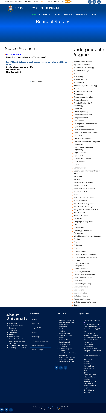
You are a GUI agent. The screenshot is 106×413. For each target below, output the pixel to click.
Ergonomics (78, 156)
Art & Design (79, 82)
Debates (86, 370)
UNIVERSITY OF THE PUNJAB (38, 8)
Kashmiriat (78, 218)
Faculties (34, 319)
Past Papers (63, 346)
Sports (86, 373)
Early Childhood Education (84, 130)
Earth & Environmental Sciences (86, 133)
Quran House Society (91, 335)
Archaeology (79, 76)
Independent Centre (38, 328)
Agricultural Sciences (82, 64)
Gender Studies (80, 168)
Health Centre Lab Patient (92, 338)
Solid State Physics (81, 287)
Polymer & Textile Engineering (85, 254)
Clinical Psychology (81, 111)
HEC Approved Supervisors (40, 341)
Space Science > (22, 48)
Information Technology (83, 206)
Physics (77, 248)
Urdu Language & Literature (85, 302)
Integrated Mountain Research (86, 209)
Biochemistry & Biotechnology (85, 85)
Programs (34, 332)
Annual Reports (89, 368)
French (76, 165)
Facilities (12, 334)
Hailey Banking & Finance (83, 182)
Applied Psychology (81, 70)
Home (34, 14)
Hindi (76, 194)
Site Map (27, 1)
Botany (76, 88)
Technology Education (82, 299)
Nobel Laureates (14, 337)
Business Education (81, 100)
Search (49, 1)
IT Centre (62, 409)
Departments (35, 323)
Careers (36, 1)
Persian (77, 239)
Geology (77, 179)
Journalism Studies (81, 215)
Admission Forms (64, 333)
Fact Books (13, 332)
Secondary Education (82, 272)
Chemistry (78, 108)
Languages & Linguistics (83, 221)
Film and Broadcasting (82, 159)
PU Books (87, 362)
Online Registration (65, 342)
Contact (93, 14)
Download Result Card (66, 362)
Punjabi (77, 260)
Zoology (77, 305)
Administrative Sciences (83, 61)
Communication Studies (83, 114)
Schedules (62, 331)
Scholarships (35, 337)
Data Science (79, 121)
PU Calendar (13, 330)
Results (61, 329)
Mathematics (79, 227)
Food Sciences (79, 162)
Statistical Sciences (81, 296)
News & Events (89, 390)
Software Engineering (82, 284)
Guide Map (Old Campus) (17, 348)
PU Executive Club (90, 333)
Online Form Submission (67, 322)
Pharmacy (77, 242)
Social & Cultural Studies (83, 278)
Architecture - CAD (81, 79)
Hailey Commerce (80, 185)
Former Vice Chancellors (17, 339)
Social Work (78, 281)
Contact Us (58, 1)
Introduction (13, 324)
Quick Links (44, 14)
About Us (57, 14)
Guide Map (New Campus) (18, 345)
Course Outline (64, 340)
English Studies (80, 153)
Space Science (79, 290)
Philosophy (78, 245)
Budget (86, 388)
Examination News (65, 344)
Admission (9, 1)
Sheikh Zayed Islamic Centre (85, 275)
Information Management (84, 203)
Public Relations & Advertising (85, 257)
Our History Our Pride (16, 326)
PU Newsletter (88, 346)
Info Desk (18, 1)
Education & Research (82, 139)
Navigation (68, 14)
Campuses (12, 328)
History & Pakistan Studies (84, 197)
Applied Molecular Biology (84, 67)
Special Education (80, 293)
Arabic (76, 73)
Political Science (80, 251)
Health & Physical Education (84, 188)
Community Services (90, 375)
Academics (80, 14)
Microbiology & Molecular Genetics (87, 236)
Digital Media (79, 127)
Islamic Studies (79, 212)
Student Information (38, 345)
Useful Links (88, 364)
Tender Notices (89, 344)
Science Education (81, 269)
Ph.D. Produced (89, 366)
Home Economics (80, 200)
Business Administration (83, 97)
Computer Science (81, 118)
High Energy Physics (82, 191)
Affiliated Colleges (37, 350)
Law (75, 224)
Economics (78, 136)
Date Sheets (63, 327)
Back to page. (37, 82)
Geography (78, 176)
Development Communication (85, 124)
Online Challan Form (90, 349)
